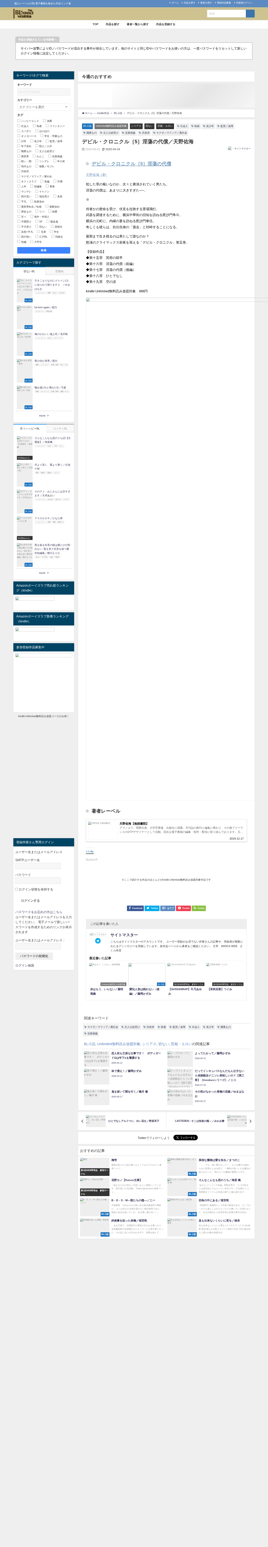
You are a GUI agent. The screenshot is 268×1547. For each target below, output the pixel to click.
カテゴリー (24, 99)
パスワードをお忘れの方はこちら (38, 911)
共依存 (146, 133)
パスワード (23, 874)
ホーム (175, 3)
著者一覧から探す (138, 24)
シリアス (136, 126)
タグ (20, 114)
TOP (95, 24)
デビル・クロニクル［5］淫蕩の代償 (131, 163)
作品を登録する (165, 24)
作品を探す (189, 3)
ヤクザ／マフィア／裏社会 (171, 133)
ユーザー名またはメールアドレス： (40, 940)
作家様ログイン (244, 3)
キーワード (24, 84)
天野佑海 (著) (96, 174)
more (42, 415)
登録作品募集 (224, 3)
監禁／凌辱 (227, 126)
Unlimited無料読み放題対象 (111, 126)
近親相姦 (130, 133)
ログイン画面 (24, 965)
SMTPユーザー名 (27, 860)
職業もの (92, 133)
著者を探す (206, 3)
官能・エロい (165, 126)
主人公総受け (111, 133)
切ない (149, 126)
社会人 (184, 126)
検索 (44, 250)
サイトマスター (242, 148)
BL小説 (87, 126)
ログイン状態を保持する (35, 889)
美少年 (210, 126)
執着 (197, 126)
